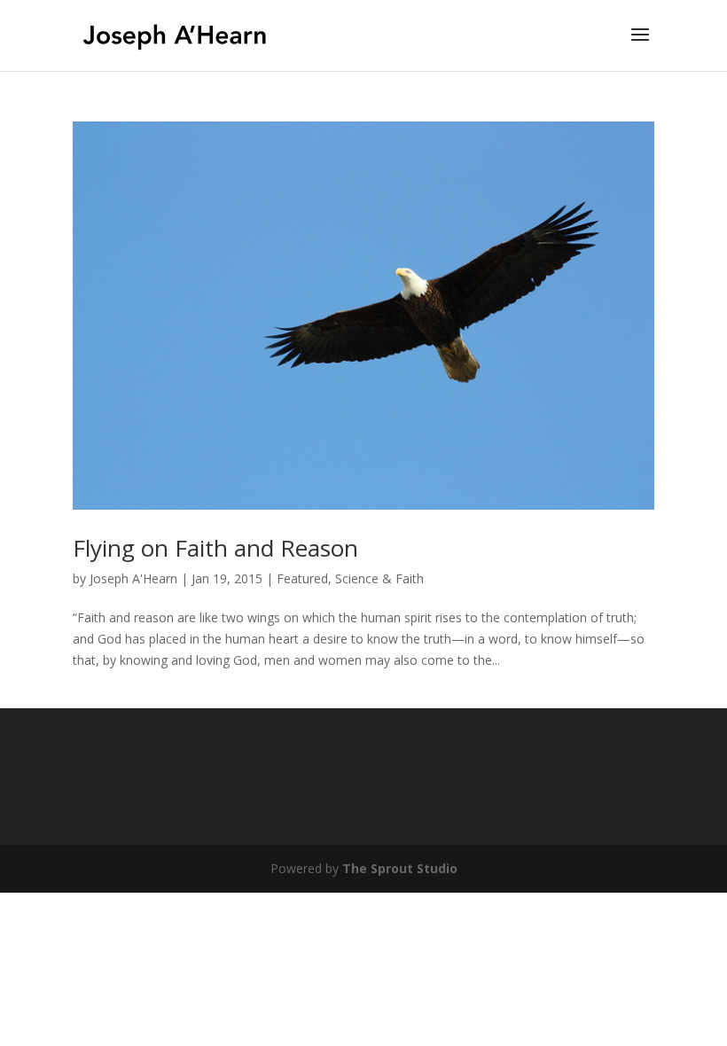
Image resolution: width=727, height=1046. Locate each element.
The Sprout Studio (399, 868)
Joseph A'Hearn (133, 578)
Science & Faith (379, 578)
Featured (302, 578)
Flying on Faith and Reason (215, 548)
